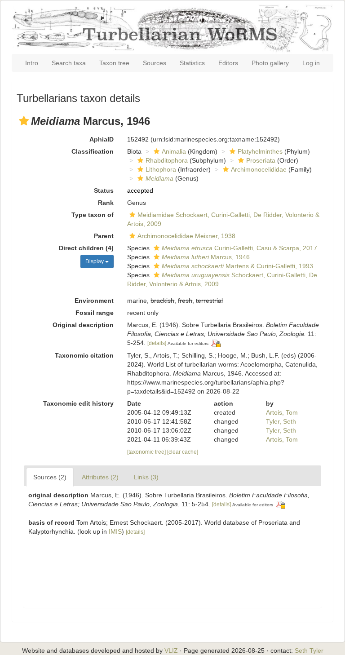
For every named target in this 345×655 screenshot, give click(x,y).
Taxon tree (114, 62)
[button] (24, 120)
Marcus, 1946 (206, 257)
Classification (92, 151)
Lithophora (161, 169)
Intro (31, 62)
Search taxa (69, 62)
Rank (106, 202)
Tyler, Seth (281, 421)
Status (104, 190)
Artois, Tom (282, 412)
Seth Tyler (309, 650)
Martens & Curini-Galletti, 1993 (237, 266)
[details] (156, 343)
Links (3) (146, 477)
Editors (228, 62)
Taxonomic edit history (78, 403)
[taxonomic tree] (147, 452)
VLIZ (171, 650)
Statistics (192, 62)
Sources (154, 62)
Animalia (174, 151)
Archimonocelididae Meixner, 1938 (186, 235)
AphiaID (101, 139)
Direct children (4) (86, 248)
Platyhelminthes (260, 151)
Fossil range (94, 312)
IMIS (115, 531)
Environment (94, 300)
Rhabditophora (167, 160)
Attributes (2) (100, 477)
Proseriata (260, 160)
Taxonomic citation (84, 355)
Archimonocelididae (259, 169)
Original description (83, 324)
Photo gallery (270, 62)
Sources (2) (49, 477)
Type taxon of (92, 214)
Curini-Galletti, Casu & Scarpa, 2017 (239, 248)
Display (95, 261)
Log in (311, 62)
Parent (104, 235)
